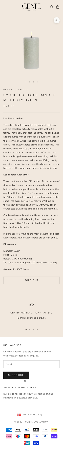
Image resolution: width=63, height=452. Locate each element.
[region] (31, 313)
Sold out (32, 280)
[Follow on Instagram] (24, 381)
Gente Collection (16, 89)
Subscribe (16, 375)
